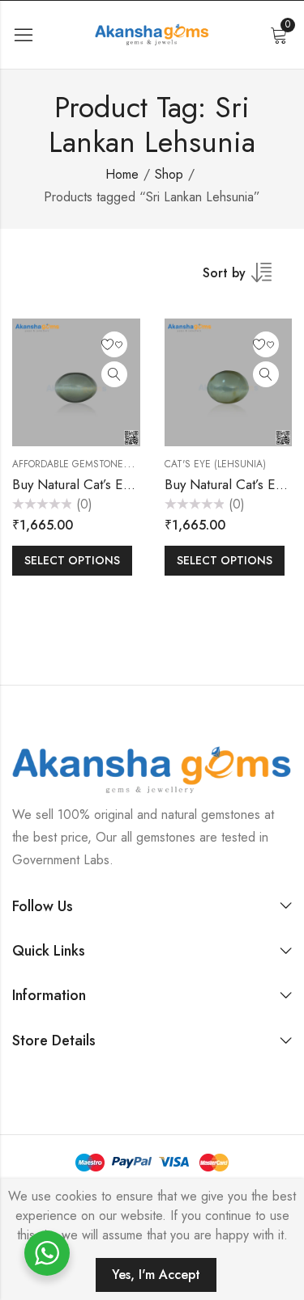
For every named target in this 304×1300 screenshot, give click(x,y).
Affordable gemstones (70, 464)
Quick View (114, 374)
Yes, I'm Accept (156, 1274)
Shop (169, 174)
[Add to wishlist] (114, 344)
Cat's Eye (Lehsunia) (215, 464)
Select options (72, 560)
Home (122, 174)
